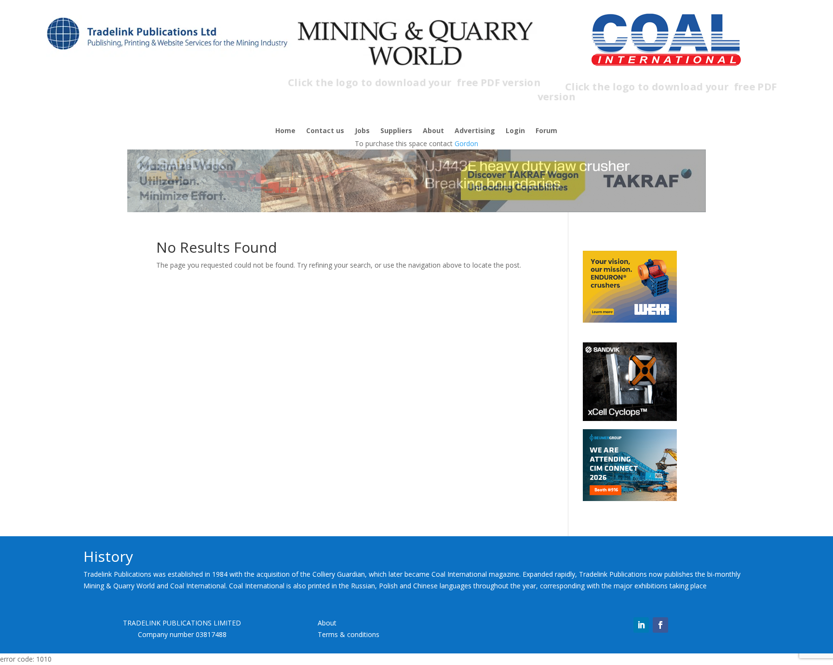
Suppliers (396, 131)
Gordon (466, 143)
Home (285, 131)
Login (515, 131)
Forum (546, 131)
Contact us (325, 131)
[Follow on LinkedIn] (641, 625)
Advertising (475, 131)
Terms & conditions (348, 634)
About (433, 131)
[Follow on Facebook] (660, 625)
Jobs (362, 131)
